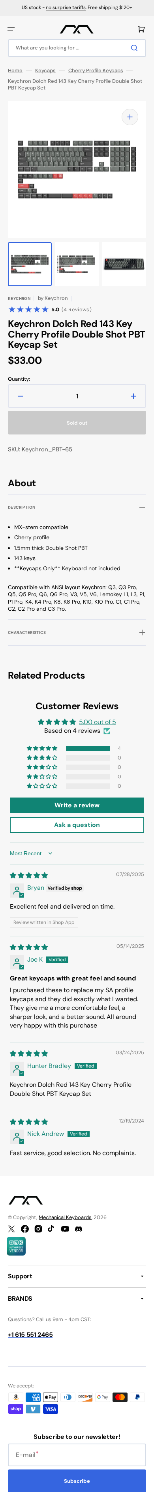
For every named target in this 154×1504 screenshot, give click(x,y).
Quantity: (19, 379)
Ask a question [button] (77, 825)
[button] (11, 29)
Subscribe (77, 1481)
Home (15, 71)
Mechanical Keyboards (65, 1217)
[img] (29, 875)
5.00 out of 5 (97, 722)
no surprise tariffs (66, 7)
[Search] (136, 48)
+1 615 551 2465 (30, 1335)
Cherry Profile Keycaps (95, 71)
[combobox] (77, 48)
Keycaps (45, 71)
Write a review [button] (77, 805)
